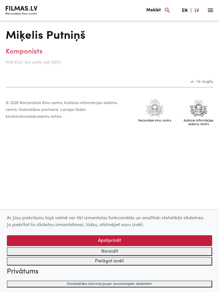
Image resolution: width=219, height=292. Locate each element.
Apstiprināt (109, 240)
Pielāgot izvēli (109, 261)
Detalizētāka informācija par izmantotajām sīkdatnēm (109, 284)
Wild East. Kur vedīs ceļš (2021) (33, 62)
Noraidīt (109, 251)
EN (185, 11)
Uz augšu (204, 82)
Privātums (22, 271)
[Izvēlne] (210, 10)
